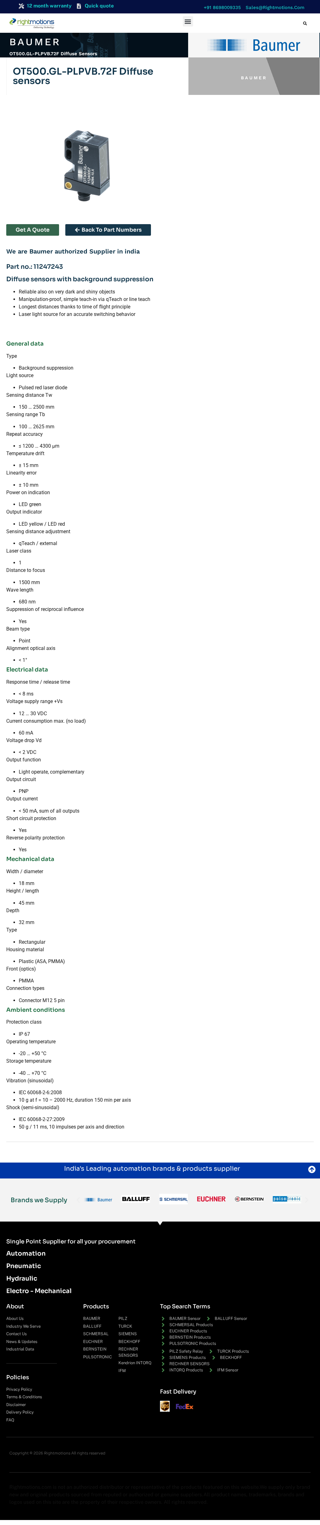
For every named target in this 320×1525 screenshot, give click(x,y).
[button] (221, 7)
